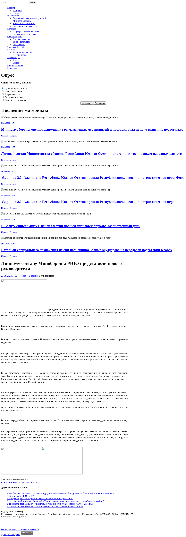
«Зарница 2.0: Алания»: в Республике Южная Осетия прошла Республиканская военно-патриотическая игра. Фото (92, 177)
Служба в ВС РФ (15, 47)
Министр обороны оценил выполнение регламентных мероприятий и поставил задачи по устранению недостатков (92, 129)
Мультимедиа (13, 57)
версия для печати (28, 482)
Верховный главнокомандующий (29, 18)
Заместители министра (24, 23)
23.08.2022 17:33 (9, 276)
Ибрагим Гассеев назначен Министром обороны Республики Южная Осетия (45, 506)
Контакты (12, 68)
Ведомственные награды (25, 34)
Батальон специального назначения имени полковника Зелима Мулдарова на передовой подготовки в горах (86, 250)
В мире (16, 13)
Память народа (20, 55)
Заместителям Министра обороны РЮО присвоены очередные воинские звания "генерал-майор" (55, 501)
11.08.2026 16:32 (8, 243)
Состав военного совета (25, 26)
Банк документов (21, 39)
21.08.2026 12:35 (8, 147)
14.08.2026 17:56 (8, 219)
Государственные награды (26, 31)
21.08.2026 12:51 (8, 123)
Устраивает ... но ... (14, 94)
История (11, 49)
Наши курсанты (15, 65)
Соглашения (19, 44)
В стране (17, 10)
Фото (15, 60)
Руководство (13, 15)
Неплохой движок (13, 91)
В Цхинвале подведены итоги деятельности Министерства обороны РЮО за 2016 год (50, 504)
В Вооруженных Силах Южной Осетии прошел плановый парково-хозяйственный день (70, 226)
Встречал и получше (14, 97)
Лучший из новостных (15, 88)
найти (32, 3)
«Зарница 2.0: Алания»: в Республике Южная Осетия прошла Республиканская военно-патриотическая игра (87, 202)
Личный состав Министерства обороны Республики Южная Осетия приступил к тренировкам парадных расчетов (92, 153)
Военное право (14, 36)
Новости (11, 8)
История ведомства (22, 52)
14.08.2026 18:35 (8, 171)
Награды (11, 28)
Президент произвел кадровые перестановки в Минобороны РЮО (40, 498)
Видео (16, 63)
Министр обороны (22, 21)
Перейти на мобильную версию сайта (20, 529)
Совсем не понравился (15, 100)
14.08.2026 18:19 (8, 195)
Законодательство (21, 42)
